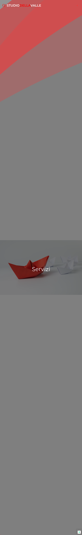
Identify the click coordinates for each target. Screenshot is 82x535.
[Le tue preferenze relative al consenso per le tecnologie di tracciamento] (79, 532)
